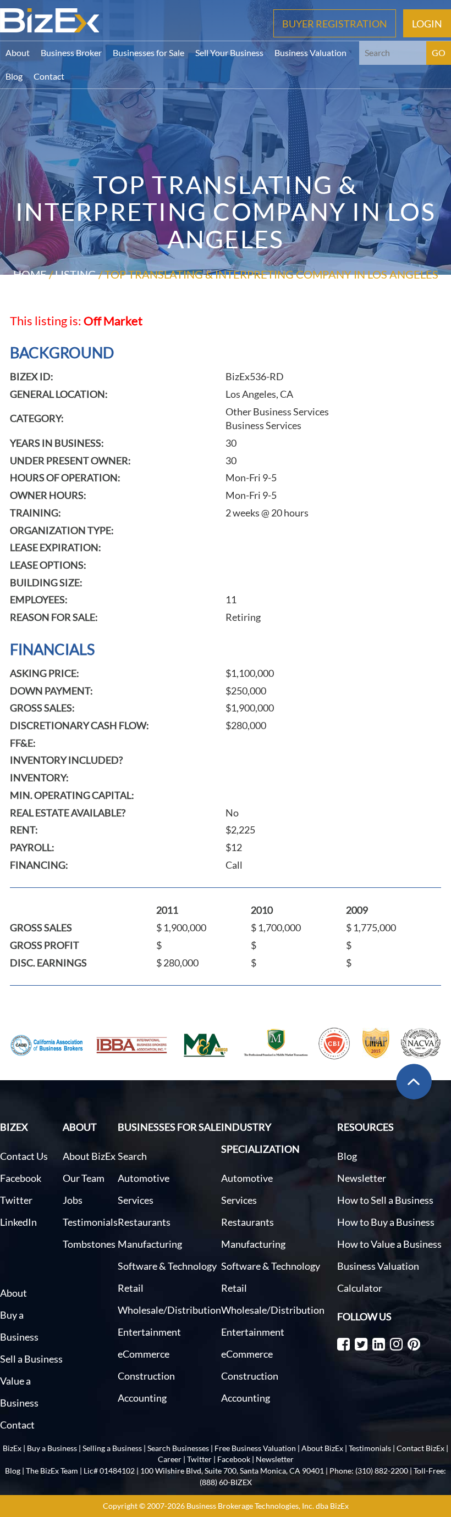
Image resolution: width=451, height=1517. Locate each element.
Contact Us (24, 1156)
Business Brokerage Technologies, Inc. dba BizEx (267, 1505)
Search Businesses (178, 1448)
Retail (131, 1288)
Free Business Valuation (255, 1448)
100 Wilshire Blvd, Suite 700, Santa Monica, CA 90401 (232, 1470)
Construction (146, 1376)
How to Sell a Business (385, 1200)
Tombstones (89, 1244)
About (18, 52)
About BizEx (89, 1156)
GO (439, 52)
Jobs (72, 1200)
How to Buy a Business (386, 1222)
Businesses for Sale (148, 52)
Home (30, 274)
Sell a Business (31, 1359)
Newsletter (361, 1178)
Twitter (16, 1200)
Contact (49, 76)
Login (427, 23)
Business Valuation (310, 52)
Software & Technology (167, 1266)
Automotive (143, 1178)
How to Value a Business (389, 1244)
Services (135, 1200)
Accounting (142, 1398)
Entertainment (149, 1332)
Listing (75, 274)
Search (132, 1156)
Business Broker (71, 52)
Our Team (84, 1178)
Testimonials (90, 1222)
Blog (14, 76)
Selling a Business (112, 1448)
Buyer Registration (334, 23)
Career (170, 1459)
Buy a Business (52, 1448)
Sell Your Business (229, 52)
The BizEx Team (52, 1470)
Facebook (20, 1178)
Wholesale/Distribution (169, 1310)
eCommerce (143, 1354)
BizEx (12, 1448)
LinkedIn (18, 1222)
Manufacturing (150, 1244)
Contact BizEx (420, 1448)
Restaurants (144, 1222)
